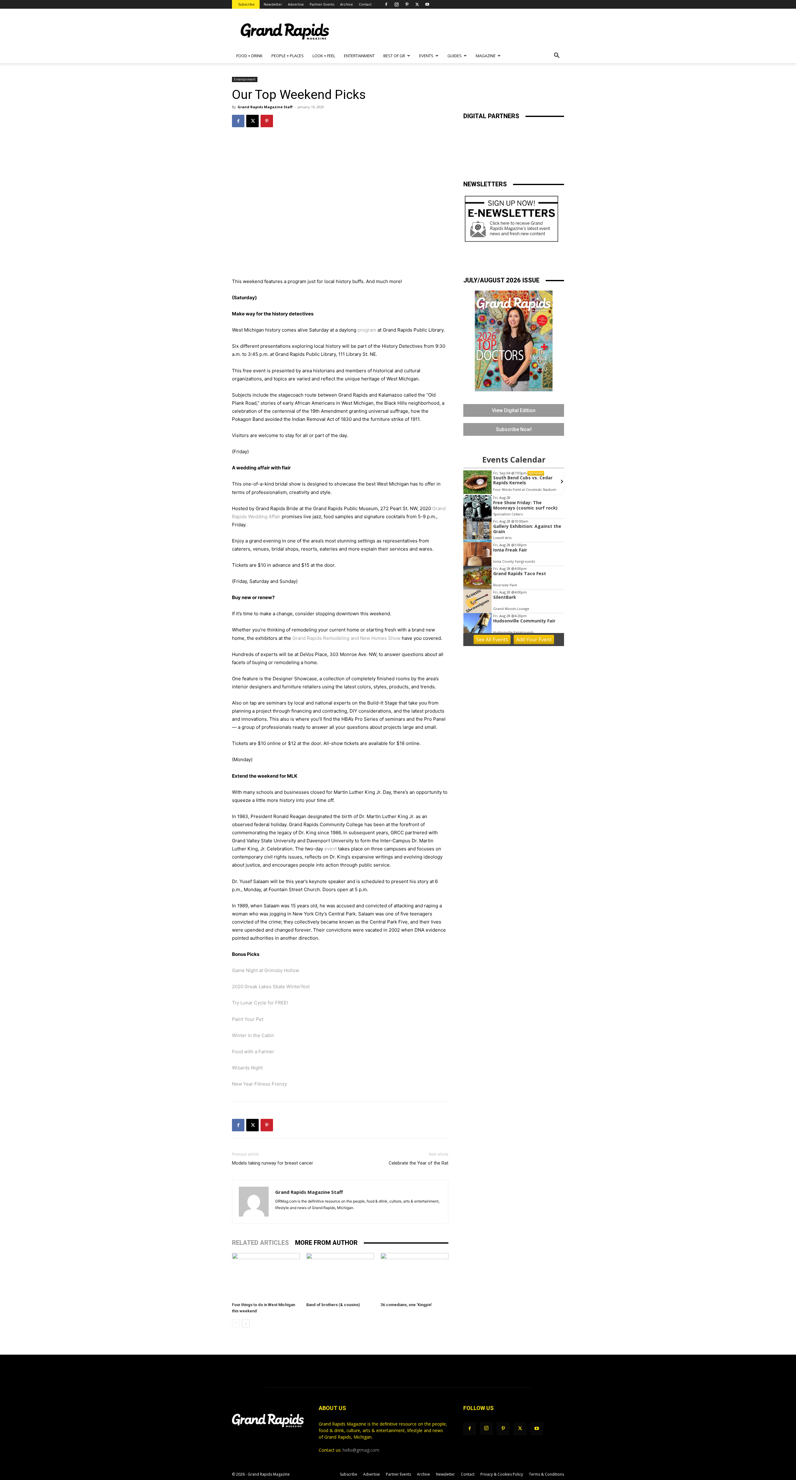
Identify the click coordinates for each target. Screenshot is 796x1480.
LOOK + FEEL (323, 55)
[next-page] (246, 1323)
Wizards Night (247, 1068)
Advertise (296, 4)
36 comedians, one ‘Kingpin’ (406, 1304)
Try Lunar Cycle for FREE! (260, 1003)
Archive (346, 4)
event (330, 849)
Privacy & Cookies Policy (501, 1474)
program (367, 330)
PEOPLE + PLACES (287, 55)
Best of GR (394, 55)
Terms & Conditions (546, 1474)
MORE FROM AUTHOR (326, 1242)
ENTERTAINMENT (359, 55)
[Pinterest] (406, 4)
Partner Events (322, 4)
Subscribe (246, 4)
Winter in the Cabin (253, 1035)
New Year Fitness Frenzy (259, 1084)
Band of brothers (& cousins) (333, 1304)
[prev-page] (236, 1323)
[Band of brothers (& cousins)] (340, 1276)
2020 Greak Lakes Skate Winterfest (271, 986)
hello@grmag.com (361, 1450)
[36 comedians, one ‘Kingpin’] (414, 1276)
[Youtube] (427, 4)
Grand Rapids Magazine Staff (265, 107)
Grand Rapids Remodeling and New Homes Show (346, 638)
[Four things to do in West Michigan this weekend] (266, 1276)
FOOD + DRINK (249, 55)
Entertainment (245, 79)
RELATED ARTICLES (260, 1242)
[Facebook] (386, 4)
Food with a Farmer (253, 1051)
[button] (556, 56)
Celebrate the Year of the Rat (418, 1163)
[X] (417, 4)
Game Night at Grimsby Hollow (265, 970)
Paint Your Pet (247, 1019)
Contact (365, 4)
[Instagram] (396, 4)
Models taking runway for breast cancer (272, 1163)
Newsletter (273, 4)
